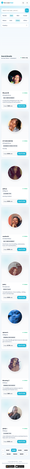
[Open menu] (27, 3)
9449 (20, 450)
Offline (25, 20)
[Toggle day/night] (23, 2)
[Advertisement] (15, 41)
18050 (15, 454)
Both (11, 15)
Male (18, 15)
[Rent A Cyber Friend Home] (7, 3)
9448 (14, 450)
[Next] (26, 454)
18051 (21, 454)
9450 (26, 450)
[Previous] (3, 450)
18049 (9, 454)
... (3, 454)
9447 (8, 450)
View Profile (21, 106)
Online (18, 20)
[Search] (27, 10)
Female (25, 15)
